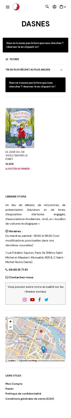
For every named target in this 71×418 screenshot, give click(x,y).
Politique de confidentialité (23, 393)
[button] (43, 350)
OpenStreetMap (28, 360)
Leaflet (12, 360)
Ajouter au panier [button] (17, 169)
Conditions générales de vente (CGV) (29, 398)
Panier (9, 388)
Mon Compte (14, 383)
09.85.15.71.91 (18, 270)
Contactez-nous (21, 277)
